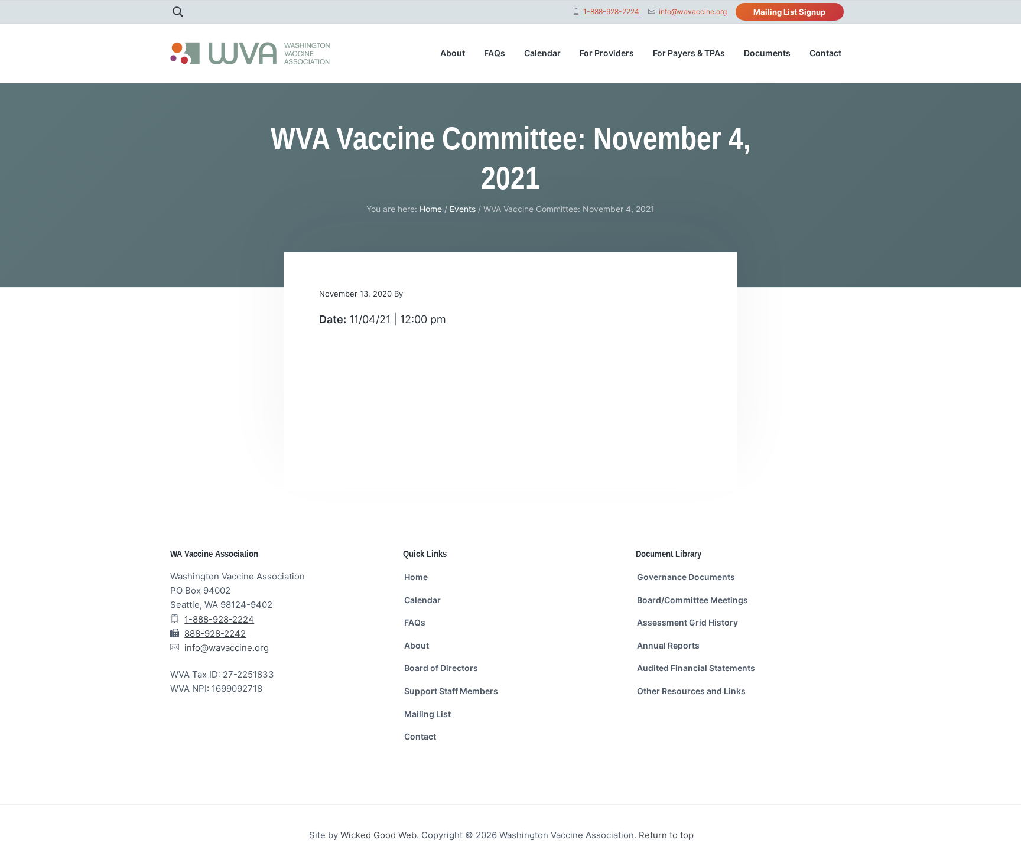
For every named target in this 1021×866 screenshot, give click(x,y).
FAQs (414, 622)
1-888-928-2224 (611, 11)
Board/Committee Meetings (692, 600)
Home (416, 577)
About (416, 645)
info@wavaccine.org (693, 11)
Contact (420, 736)
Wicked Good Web (378, 835)
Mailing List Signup (789, 12)
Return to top (666, 835)
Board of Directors (441, 668)
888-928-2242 (215, 633)
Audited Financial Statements (696, 668)
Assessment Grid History (687, 622)
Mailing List (427, 714)
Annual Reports (668, 645)
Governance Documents (686, 577)
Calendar (422, 600)
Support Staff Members (451, 691)
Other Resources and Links (691, 691)
